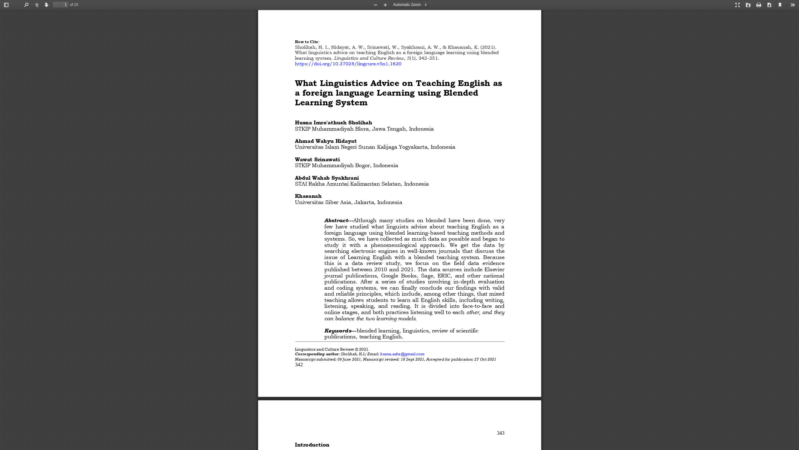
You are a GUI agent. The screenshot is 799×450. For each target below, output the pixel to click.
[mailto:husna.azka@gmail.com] (402, 354)
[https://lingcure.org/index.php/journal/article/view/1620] (348, 64)
